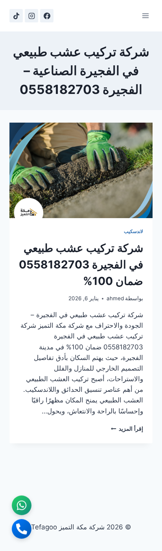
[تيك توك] (16, 15)
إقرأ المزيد (127, 429)
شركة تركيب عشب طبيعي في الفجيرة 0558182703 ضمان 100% (81, 264)
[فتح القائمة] (145, 15)
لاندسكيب (133, 231)
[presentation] (81, 170)
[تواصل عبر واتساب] (21, 506)
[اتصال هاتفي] (21, 530)
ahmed (115, 298)
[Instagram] (31, 15)
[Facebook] (46, 15)
